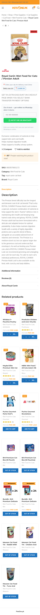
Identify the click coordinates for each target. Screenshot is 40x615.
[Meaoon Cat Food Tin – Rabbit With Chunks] (10, 533)
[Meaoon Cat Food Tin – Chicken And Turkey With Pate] (29, 533)
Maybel (5, 373)
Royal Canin (13, 180)
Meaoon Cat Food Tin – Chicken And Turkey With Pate (29, 544)
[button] (10, 429)
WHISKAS (6, 327)
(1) (32, 422)
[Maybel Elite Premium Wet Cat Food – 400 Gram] (10, 356)
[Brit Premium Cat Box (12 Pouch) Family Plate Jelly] (10, 448)
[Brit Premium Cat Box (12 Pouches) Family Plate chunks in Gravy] (29, 448)
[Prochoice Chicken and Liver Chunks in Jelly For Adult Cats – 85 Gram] (29, 310)
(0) (13, 422)
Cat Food (6, 18)
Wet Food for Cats (19, 18)
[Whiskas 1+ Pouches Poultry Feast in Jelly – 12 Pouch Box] (10, 310)
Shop (10, 15)
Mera (23, 373)
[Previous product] (3, 25)
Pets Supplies (19, 15)
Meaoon (6, 550)
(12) (13, 376)
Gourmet (6, 419)
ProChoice (25, 327)
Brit (4, 465)
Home (4, 15)
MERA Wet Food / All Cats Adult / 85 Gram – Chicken (29, 368)
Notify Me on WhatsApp (21, 120)
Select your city (8, 88)
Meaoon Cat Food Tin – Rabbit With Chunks (10, 544)
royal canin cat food (13, 176)
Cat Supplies (32, 15)
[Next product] (8, 25)
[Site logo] (20, 8)
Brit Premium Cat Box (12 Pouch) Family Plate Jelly (10, 460)
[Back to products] (5, 25)
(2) (32, 330)
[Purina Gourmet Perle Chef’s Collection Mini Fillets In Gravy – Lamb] (10, 402)
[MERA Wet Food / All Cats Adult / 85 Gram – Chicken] (29, 356)
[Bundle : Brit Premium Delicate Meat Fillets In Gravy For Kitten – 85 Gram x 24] (10, 489)
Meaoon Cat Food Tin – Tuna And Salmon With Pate (10, 586)
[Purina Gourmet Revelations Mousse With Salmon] (29, 402)
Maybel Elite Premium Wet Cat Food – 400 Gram (10, 368)
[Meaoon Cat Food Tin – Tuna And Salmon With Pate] (10, 574)
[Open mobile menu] (3, 8)
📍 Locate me (20, 88)
